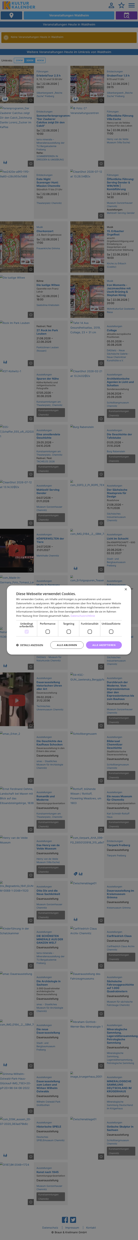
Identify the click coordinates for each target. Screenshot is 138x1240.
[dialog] (69, 620)
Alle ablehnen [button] (67, 644)
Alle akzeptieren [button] (103, 644)
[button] (29, 645)
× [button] (125, 589)
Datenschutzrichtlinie (83, 615)
